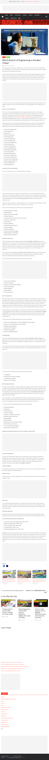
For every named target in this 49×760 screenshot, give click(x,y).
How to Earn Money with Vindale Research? (13, 590)
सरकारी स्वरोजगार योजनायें (5, 726)
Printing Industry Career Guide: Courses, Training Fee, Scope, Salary (7, 611)
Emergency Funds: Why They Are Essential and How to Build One (15, 666)
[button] (40, 15)
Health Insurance (4, 709)
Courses (25, 15)
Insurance (37, 15)
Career (6, 18)
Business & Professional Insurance (8, 699)
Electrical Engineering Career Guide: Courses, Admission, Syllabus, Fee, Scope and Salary (39, 580)
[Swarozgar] (2, 16)
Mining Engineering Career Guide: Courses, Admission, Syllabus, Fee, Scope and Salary (24, 580)
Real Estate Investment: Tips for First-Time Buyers (11, 662)
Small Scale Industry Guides (7, 718)
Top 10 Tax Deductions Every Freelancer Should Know (12, 664)
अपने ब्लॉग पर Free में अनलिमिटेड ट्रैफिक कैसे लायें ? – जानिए (36, 591)
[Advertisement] (25, 8)
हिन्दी (19, 18)
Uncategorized (4, 722)
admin (13, 65)
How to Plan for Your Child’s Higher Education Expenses (31, 2)
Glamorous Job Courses (6, 707)
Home (6, 15)
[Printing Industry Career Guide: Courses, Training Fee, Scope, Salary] (8, 600)
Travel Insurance (4, 720)
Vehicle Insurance (5, 724)
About (11, 15)
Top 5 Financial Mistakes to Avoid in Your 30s (10, 670)
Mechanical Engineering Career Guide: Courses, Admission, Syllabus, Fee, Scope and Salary (9, 580)
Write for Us (13, 18)
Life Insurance (4, 713)
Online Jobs (18, 15)
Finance (30, 15)
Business (3, 697)
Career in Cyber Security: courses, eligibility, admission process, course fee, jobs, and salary (40, 613)
